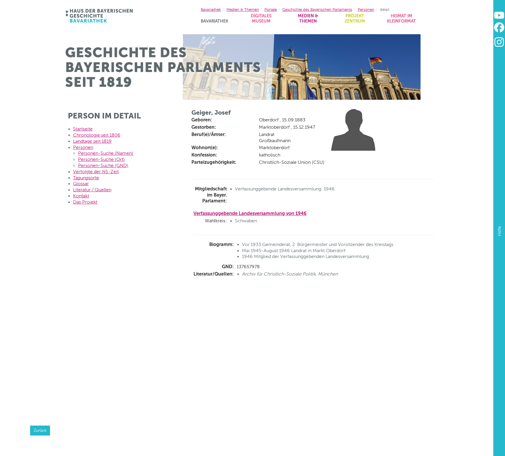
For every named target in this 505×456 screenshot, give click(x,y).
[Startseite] (99, 16)
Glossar (81, 183)
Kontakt (81, 195)
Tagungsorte (86, 177)
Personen (366, 9)
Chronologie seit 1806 (96, 135)
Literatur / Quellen (92, 189)
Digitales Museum (261, 18)
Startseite (83, 128)
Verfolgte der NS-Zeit (96, 171)
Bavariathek (214, 21)
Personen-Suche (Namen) (105, 153)
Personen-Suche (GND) (103, 165)
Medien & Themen (308, 18)
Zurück (40, 430)
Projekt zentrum (355, 18)
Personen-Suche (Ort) (101, 159)
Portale (270, 9)
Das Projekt (85, 201)
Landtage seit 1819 (92, 141)
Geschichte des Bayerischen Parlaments (317, 9)
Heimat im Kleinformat (401, 18)
